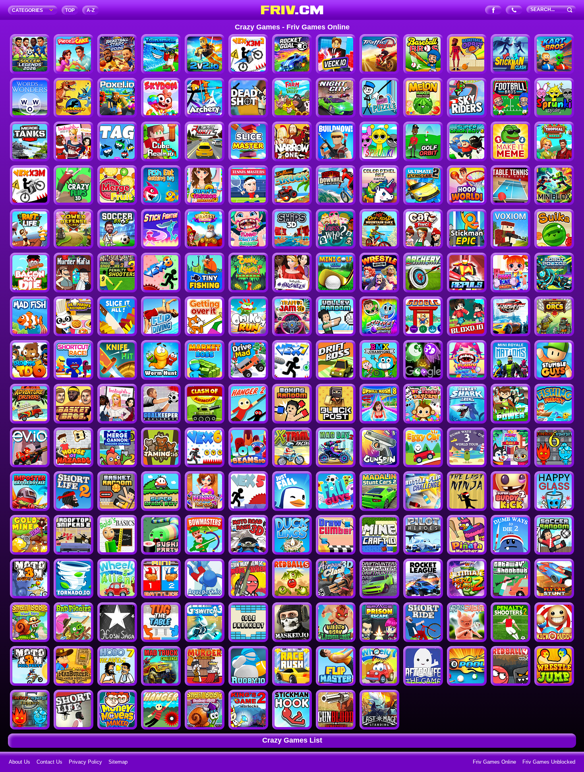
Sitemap (118, 762)
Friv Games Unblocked (548, 762)
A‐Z (91, 10)
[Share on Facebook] (493, 11)
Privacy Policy (85, 762)
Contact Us (49, 762)
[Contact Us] (514, 11)
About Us (19, 762)
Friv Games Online (494, 762)
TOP (70, 10)
